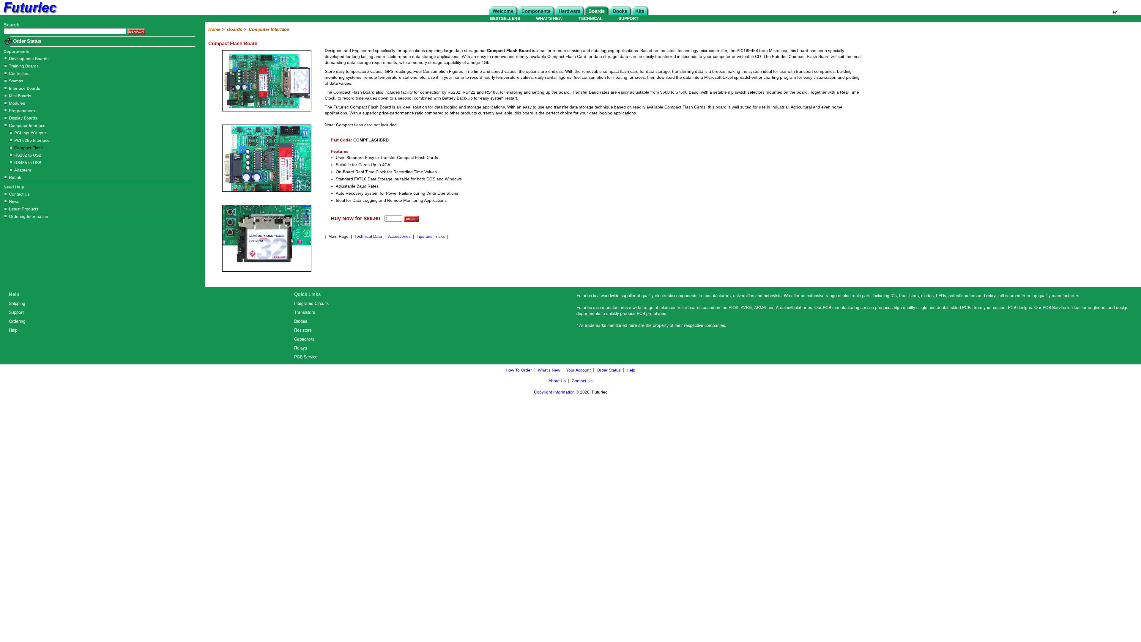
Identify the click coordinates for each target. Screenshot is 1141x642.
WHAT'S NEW (549, 18)
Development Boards (28, 58)
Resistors (303, 330)
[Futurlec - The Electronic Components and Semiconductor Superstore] (29, 13)
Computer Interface (27, 125)
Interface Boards (24, 88)
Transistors (304, 312)
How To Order (519, 370)
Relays (300, 348)
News (14, 201)
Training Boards (24, 66)
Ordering (17, 321)
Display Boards (23, 118)
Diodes (300, 321)
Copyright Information (554, 392)
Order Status (27, 41)
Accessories (399, 236)
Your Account (578, 370)
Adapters (22, 170)
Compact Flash (28, 147)
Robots (15, 177)
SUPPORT (629, 18)
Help (13, 330)
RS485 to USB (27, 162)
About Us (557, 380)
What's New (549, 370)
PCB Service (306, 357)
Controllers (19, 73)
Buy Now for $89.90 (355, 218)
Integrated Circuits (311, 303)
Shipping (17, 303)
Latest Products (23, 209)
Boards (234, 29)
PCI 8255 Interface (32, 140)
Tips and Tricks (431, 236)
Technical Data (368, 236)
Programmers (22, 110)
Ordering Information (28, 216)
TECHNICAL (591, 18)
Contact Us (19, 194)
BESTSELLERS (505, 18)
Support (16, 312)
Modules (17, 103)
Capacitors (304, 339)
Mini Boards (20, 95)
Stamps (16, 80)
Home (214, 29)
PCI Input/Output (30, 132)
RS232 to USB (27, 155)
